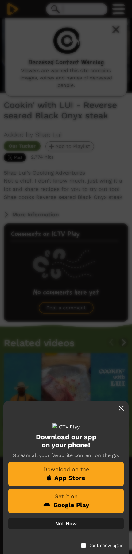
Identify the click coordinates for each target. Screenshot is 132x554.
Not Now (66, 523)
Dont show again (106, 545)
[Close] (121, 408)
